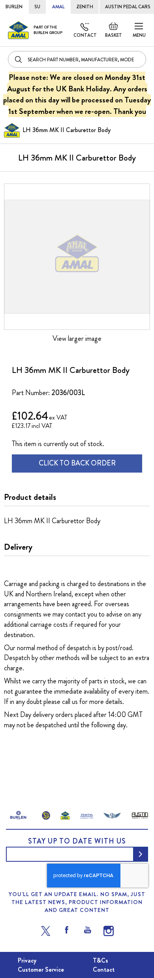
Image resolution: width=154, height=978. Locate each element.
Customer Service (41, 969)
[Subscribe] (140, 854)
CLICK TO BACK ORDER (77, 463)
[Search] (19, 59)
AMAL (58, 6)
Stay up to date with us (77, 841)
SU (37, 6)
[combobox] (77, 59)
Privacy (27, 960)
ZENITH (84, 6)
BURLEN (14, 6)
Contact (85, 35)
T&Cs (100, 960)
